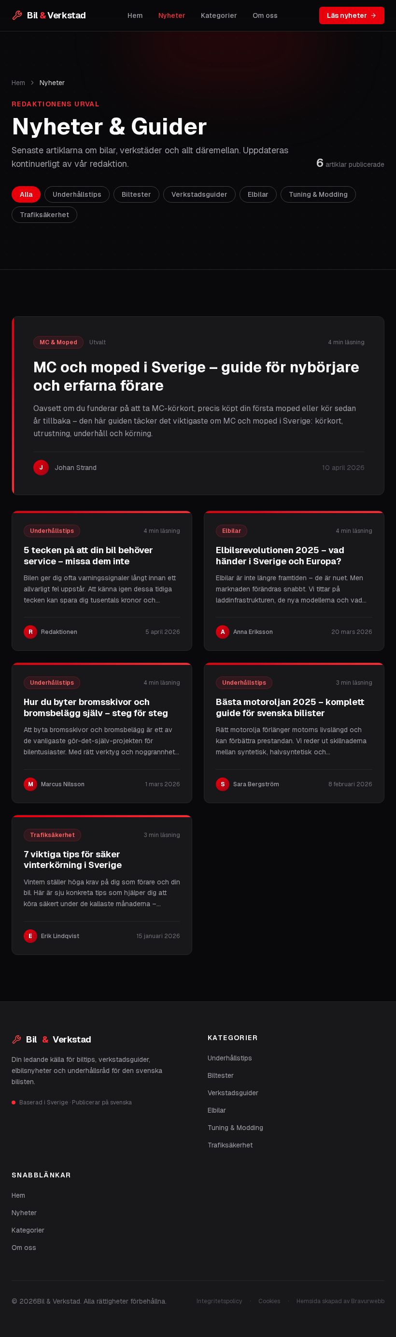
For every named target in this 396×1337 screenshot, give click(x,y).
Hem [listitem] (135, 15)
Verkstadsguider (233, 1092)
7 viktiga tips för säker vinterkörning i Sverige (73, 860)
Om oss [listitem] (265, 15)
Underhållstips (230, 1058)
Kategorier (28, 1230)
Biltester (221, 1075)
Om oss (24, 1247)
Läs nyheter (347, 15)
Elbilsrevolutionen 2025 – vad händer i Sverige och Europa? (280, 555)
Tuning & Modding (235, 1127)
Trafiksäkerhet (230, 1145)
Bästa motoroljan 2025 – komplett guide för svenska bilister (290, 707)
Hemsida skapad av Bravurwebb (340, 1301)
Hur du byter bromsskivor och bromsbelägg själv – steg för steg (96, 707)
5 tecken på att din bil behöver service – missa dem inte (88, 555)
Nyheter (24, 1212)
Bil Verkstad (58, 1039)
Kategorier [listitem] (219, 15)
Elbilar (217, 1110)
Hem (18, 82)
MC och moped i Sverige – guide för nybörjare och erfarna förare (196, 376)
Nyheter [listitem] (171, 15)
